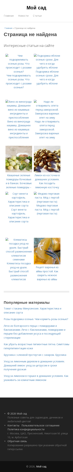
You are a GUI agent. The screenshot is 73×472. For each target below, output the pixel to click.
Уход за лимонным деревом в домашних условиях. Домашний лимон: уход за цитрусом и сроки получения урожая (34, 365)
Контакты (13, 425)
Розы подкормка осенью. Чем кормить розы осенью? (36, 319)
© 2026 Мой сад (17, 413)
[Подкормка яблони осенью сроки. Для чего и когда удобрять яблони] (47, 67)
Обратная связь (17, 441)
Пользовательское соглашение (40, 425)
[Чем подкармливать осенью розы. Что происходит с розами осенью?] (18, 71)
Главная (9, 15)
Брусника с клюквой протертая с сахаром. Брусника (35, 354)
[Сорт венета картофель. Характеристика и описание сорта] (18, 205)
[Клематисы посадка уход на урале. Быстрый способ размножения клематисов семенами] (18, 259)
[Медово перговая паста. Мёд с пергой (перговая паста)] (47, 201)
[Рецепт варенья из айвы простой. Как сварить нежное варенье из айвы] (47, 263)
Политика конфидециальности (25, 429)
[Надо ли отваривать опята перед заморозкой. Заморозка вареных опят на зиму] (47, 117)
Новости (23, 15)
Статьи (37, 15)
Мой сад (36, 7)
